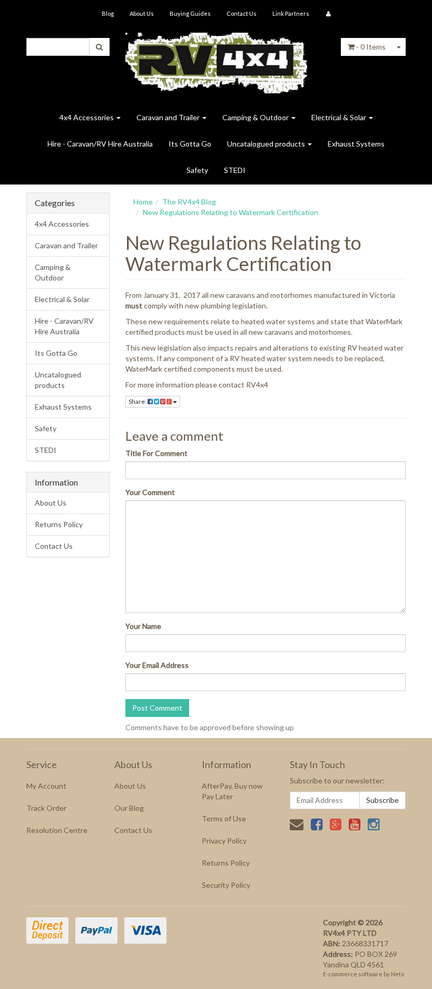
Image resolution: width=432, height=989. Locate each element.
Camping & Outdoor (256, 117)
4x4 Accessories (87, 117)
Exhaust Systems (356, 143)
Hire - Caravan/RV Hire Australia (100, 143)
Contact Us (242, 13)
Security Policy (226, 884)
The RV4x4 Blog (189, 201)
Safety (197, 170)
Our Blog (129, 807)
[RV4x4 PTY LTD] (216, 59)
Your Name (143, 626)
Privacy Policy (224, 840)
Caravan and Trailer (168, 117)
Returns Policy (59, 524)
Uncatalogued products (267, 143)
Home (143, 201)
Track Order (46, 807)
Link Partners (290, 13)
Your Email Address (157, 665)
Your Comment (150, 492)
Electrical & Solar (339, 117)
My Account (46, 785)
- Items (371, 46)
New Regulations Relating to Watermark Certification (230, 212)
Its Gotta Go (190, 143)
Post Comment (157, 707)
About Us (142, 13)
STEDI (235, 170)
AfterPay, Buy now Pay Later (232, 791)
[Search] (99, 47)
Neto (397, 974)
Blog (108, 13)
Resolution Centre (56, 830)
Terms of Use (224, 818)
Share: (138, 401)
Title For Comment (156, 453)
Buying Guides (190, 13)
